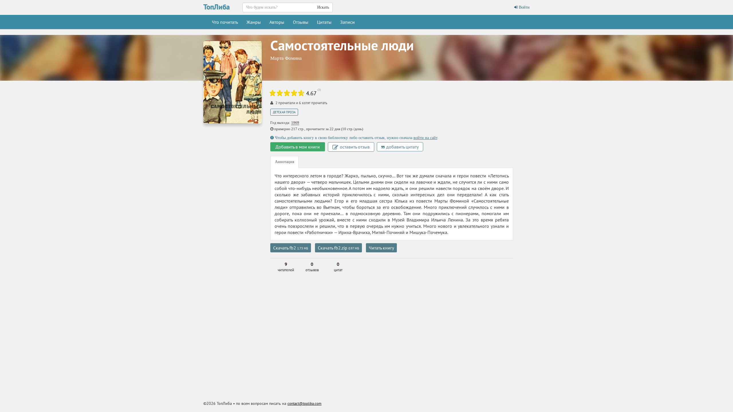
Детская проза (284, 112)
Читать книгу (381, 248)
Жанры (254, 22)
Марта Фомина (286, 58)
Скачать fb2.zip (338, 248)
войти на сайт (425, 138)
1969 (295, 122)
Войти (524, 7)
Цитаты (324, 22)
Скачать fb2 (290, 248)
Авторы (276, 22)
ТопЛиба (216, 6)
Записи (347, 22)
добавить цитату (402, 147)
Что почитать (225, 22)
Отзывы (300, 22)
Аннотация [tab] (284, 162)
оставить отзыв (354, 147)
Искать (323, 7)
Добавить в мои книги (297, 147)
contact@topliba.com (304, 403)
